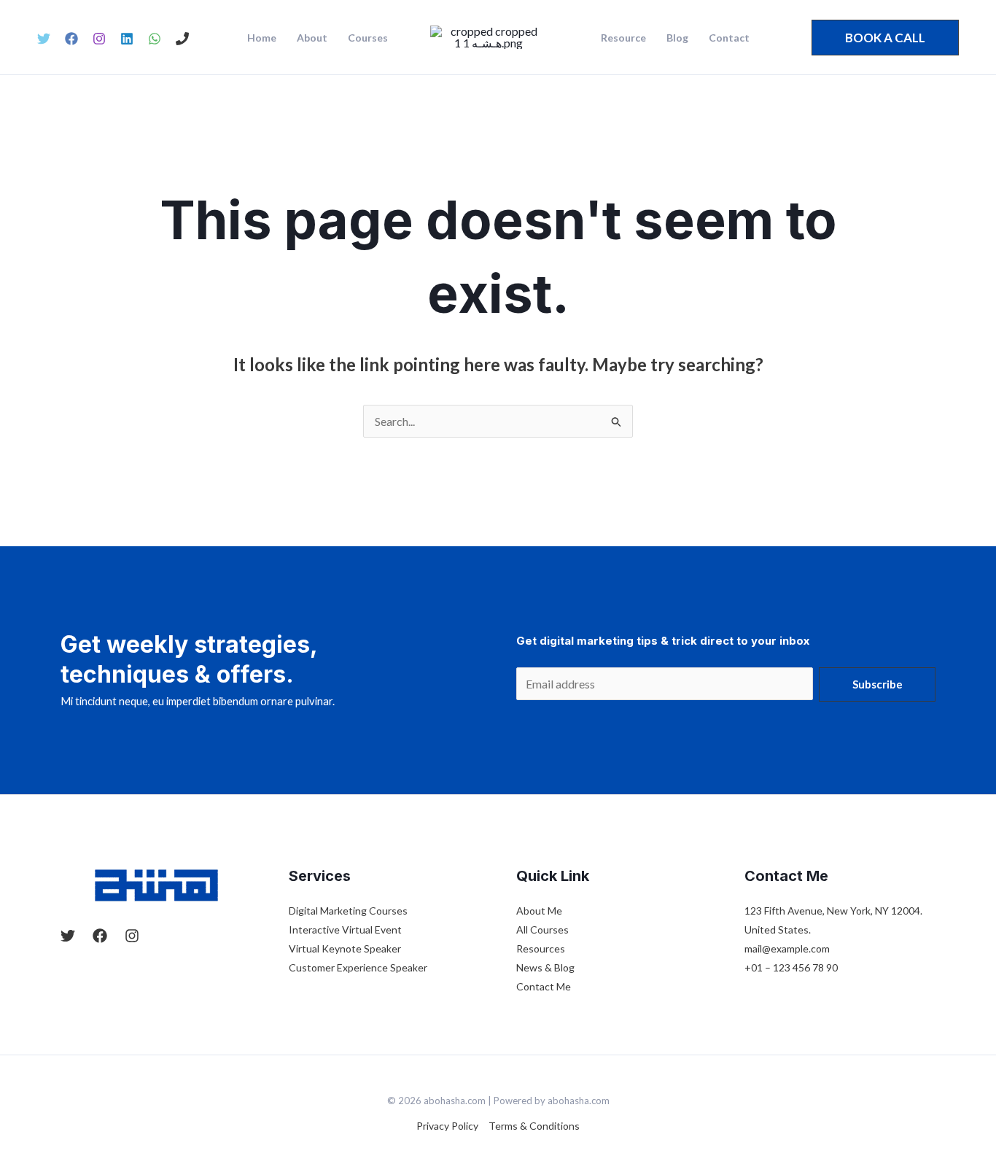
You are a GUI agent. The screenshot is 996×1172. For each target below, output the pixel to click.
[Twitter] (43, 38)
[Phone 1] (182, 38)
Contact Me (543, 986)
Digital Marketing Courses (348, 910)
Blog (677, 38)
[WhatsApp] (154, 38)
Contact (729, 38)
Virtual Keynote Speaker (345, 948)
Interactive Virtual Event (345, 929)
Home (261, 38)
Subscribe (877, 684)
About (312, 38)
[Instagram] (99, 38)
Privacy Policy (447, 1125)
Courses (368, 38)
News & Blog (545, 967)
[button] (885, 37)
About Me (539, 910)
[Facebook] (71, 38)
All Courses (542, 929)
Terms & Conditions (534, 1125)
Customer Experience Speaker (358, 967)
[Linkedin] (126, 38)
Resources (540, 948)
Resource (623, 38)
